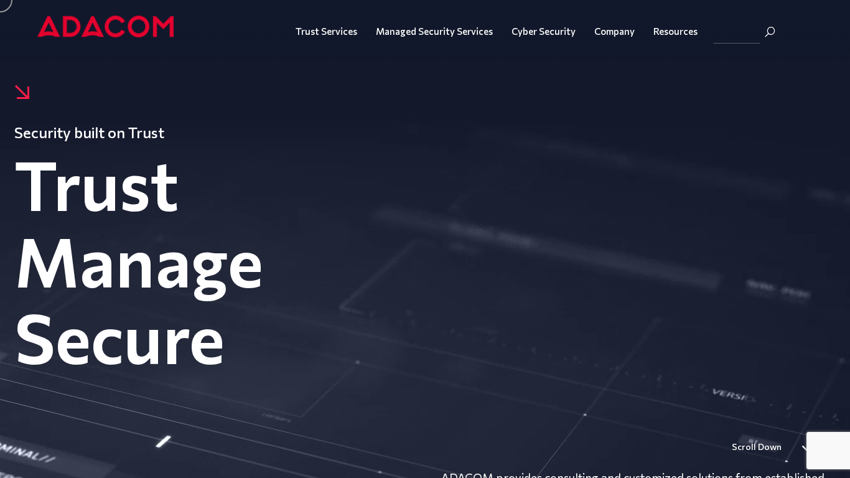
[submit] (770, 32)
